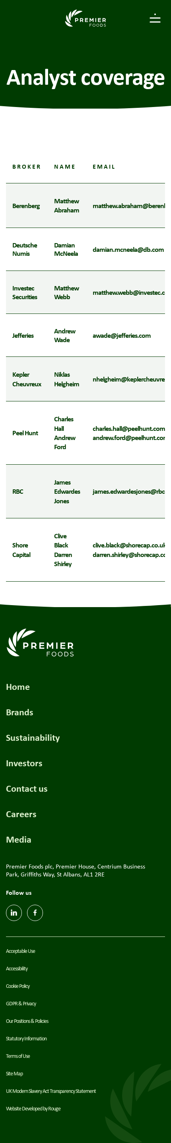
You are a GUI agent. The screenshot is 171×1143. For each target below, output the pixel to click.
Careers (21, 813)
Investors (24, 762)
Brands (19, 711)
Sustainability (33, 737)
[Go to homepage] (85, 18)
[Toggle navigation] (155, 18)
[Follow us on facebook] (35, 913)
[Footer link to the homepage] (40, 641)
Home (18, 686)
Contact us (27, 788)
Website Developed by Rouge (33, 1108)
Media (18, 839)
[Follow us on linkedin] (14, 913)
